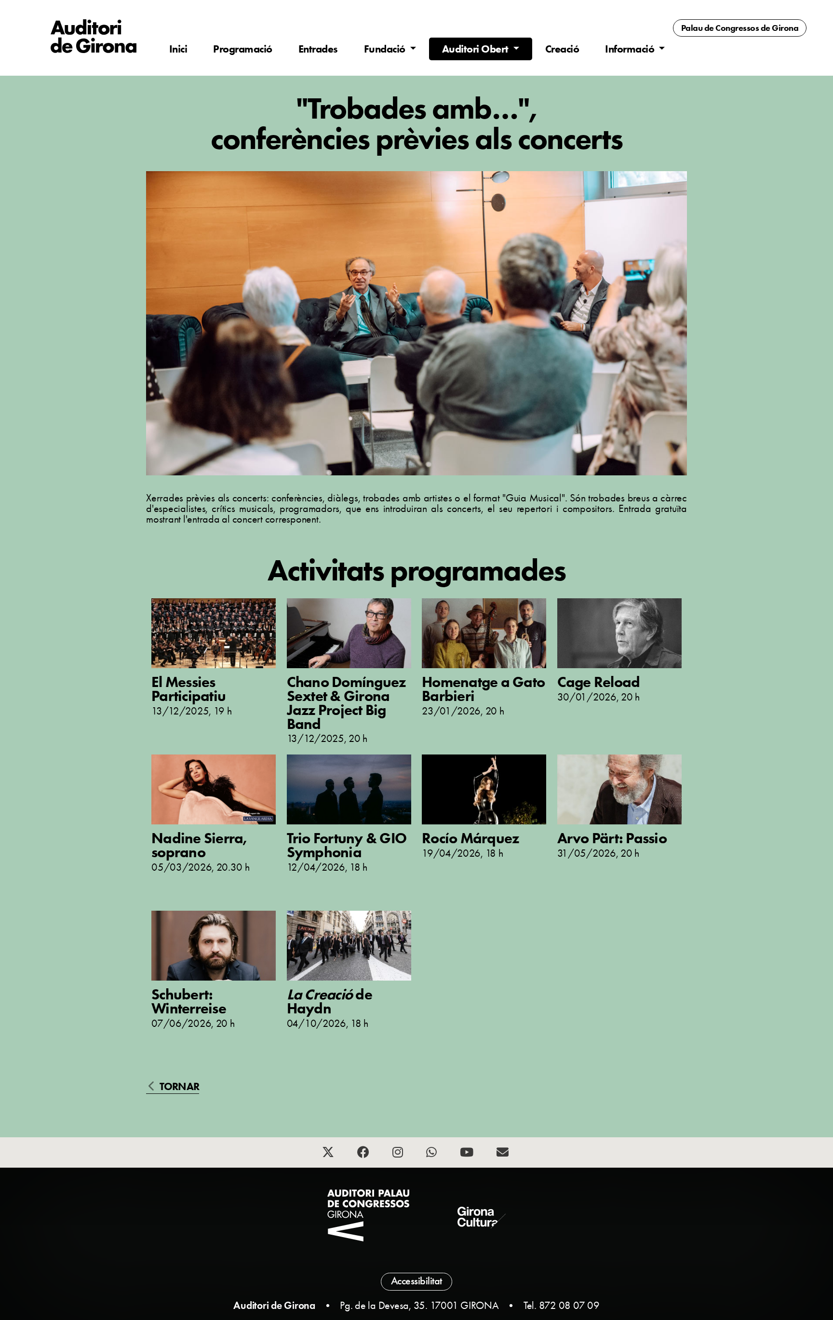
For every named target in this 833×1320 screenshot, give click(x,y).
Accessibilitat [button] (416, 1281)
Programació (242, 48)
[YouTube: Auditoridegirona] (468, 1153)
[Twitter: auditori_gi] (329, 1153)
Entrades (318, 48)
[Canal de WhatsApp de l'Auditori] (432, 1153)
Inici (178, 48)
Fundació (386, 48)
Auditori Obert (476, 48)
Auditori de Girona (274, 1305)
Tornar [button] (178, 1087)
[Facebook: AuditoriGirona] (364, 1153)
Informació (631, 48)
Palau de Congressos (740, 28)
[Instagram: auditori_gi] (398, 1153)
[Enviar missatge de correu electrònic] (504, 1153)
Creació (562, 48)
